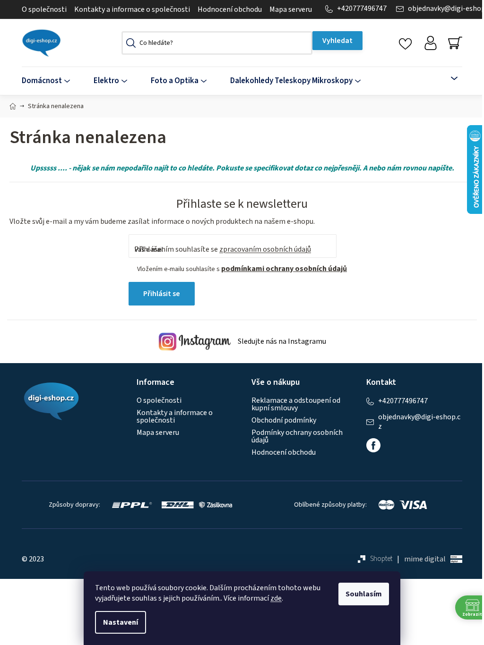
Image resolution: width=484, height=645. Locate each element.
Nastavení (120, 622)
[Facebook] (373, 445)
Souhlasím (364, 594)
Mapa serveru (290, 9)
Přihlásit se (161, 294)
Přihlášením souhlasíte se (222, 249)
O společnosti (44, 9)
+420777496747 (362, 8)
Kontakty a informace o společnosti (132, 9)
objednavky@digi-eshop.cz (419, 422)
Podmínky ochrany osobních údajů (297, 436)
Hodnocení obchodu (230, 9)
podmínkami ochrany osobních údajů (284, 268)
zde (276, 598)
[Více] (448, 78)
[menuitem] (52, 81)
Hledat (337, 40)
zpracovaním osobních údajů (265, 249)
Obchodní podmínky (283, 420)
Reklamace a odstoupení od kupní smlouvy (295, 404)
